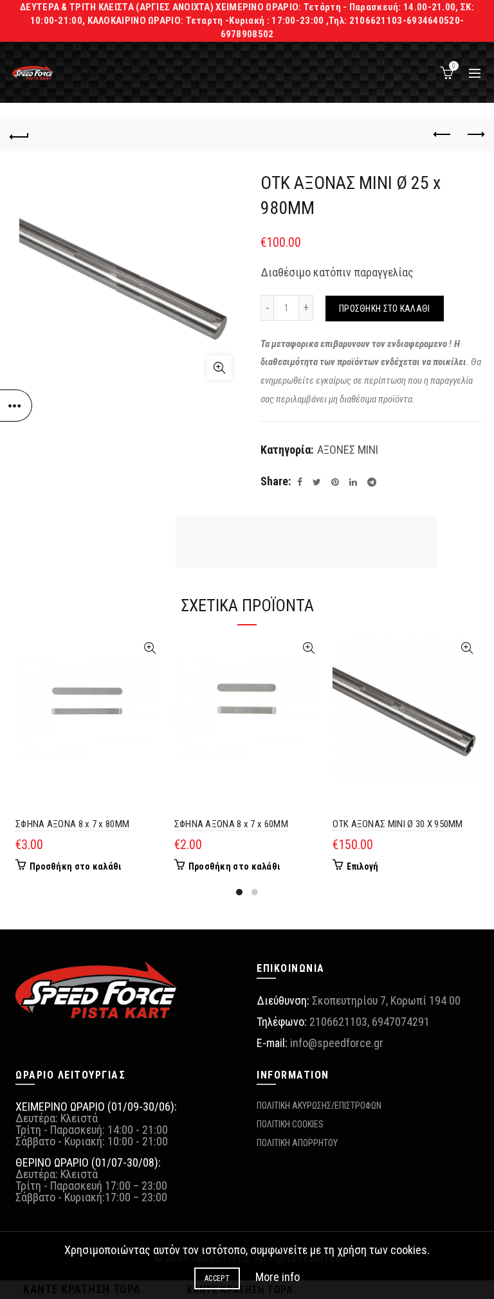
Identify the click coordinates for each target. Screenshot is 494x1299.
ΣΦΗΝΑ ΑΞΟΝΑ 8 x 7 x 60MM (231, 824)
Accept (217, 1278)
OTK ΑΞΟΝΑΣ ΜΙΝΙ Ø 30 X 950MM (397, 824)
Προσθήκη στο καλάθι (384, 308)
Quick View (150, 648)
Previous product (442, 135)
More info (277, 1277)
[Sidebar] (16, 406)
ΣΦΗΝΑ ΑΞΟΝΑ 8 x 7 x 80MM (72, 824)
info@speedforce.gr (336, 1043)
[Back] (19, 135)
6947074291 (401, 1021)
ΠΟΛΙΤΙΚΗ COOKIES (290, 1124)
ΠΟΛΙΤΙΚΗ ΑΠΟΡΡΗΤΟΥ (297, 1143)
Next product (475, 135)
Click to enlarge (219, 367)
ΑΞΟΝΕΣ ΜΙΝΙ (347, 449)
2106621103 (338, 1021)
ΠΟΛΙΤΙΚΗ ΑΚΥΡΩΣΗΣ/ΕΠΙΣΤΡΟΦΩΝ (319, 1105)
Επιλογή (362, 866)
